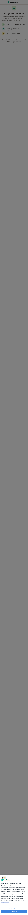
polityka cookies (5, 902)
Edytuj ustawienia (14, 909)
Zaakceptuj (14, 911)
